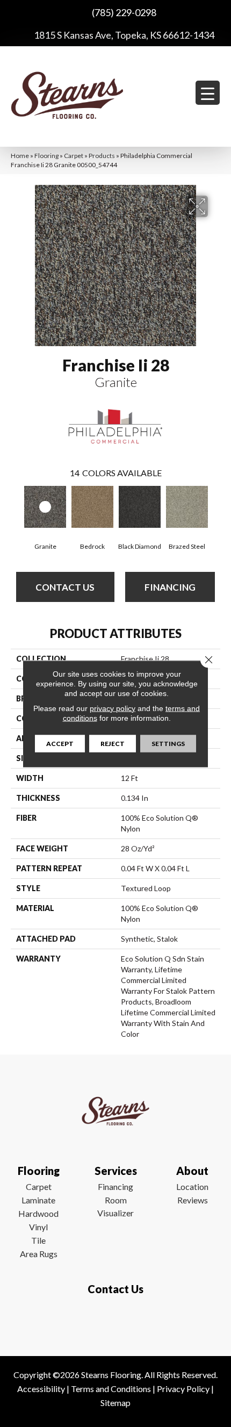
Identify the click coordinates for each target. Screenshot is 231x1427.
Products (102, 156)
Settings (168, 743)
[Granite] (45, 506)
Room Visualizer (115, 1206)
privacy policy (112, 708)
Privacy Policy (183, 1388)
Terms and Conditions (111, 1388)
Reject (112, 743)
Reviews (192, 1200)
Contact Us (65, 587)
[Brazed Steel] (187, 506)
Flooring (46, 156)
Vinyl (38, 1227)
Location (192, 1186)
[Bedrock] (92, 506)
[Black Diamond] (139, 506)
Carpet (73, 156)
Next (215, 508)
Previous (16, 508)
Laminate (38, 1200)
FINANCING (170, 587)
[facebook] (113, 1320)
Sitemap (115, 1402)
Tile (38, 1240)
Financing (115, 1186)
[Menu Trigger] (208, 93)
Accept (60, 743)
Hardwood (38, 1213)
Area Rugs (38, 1254)
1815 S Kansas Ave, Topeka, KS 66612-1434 (124, 35)
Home (20, 156)
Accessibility (41, 1388)
